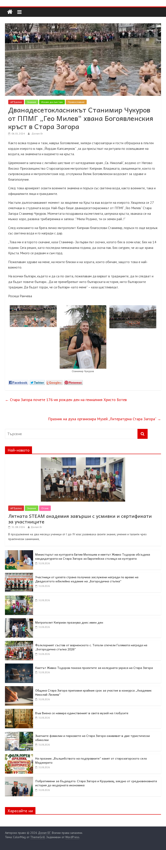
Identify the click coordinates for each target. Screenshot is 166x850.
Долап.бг (37, 133)
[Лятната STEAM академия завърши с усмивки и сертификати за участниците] (83, 460)
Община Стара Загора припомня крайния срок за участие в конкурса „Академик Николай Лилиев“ (93, 692)
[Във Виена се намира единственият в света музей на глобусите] (19, 711)
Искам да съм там (52, 102)
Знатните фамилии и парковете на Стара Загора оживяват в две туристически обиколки (92, 737)
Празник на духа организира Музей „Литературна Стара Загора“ (104, 418)
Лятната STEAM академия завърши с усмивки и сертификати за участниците (80, 518)
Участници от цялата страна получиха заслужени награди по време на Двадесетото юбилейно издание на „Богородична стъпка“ (86, 579)
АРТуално (16, 102)
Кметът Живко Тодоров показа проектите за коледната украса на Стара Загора (94, 667)
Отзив (45, 508)
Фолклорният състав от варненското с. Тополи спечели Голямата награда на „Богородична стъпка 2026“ (91, 647)
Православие (76, 102)
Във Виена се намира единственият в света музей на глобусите (81, 713)
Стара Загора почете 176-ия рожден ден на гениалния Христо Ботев (66, 399)
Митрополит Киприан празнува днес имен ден (69, 622)
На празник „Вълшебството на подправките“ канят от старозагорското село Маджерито (91, 760)
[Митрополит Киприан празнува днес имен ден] (19, 620)
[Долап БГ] (10, 12)
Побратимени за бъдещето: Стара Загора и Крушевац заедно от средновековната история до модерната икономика (96, 783)
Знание (31, 102)
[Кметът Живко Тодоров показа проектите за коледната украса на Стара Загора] (19, 666)
